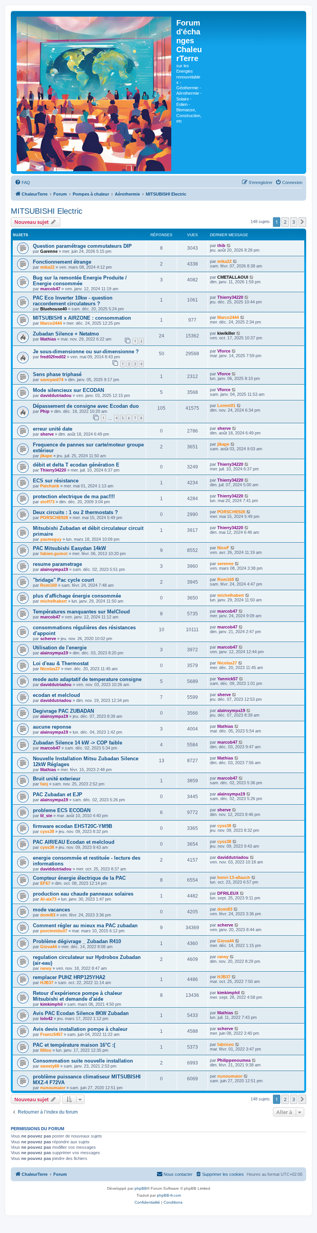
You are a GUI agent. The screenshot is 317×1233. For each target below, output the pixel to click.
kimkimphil (51, 1004)
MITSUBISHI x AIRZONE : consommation (82, 318)
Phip (44, 411)
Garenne (49, 251)
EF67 (45, 883)
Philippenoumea (234, 1060)
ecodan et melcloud (56, 695)
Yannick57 (227, 678)
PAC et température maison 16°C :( (74, 1045)
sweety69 (49, 1066)
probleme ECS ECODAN (61, 810)
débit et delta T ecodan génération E (76, 465)
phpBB (141, 1188)
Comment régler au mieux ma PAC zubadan (85, 925)
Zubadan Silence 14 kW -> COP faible (77, 743)
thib (221, 245)
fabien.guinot (54, 553)
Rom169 (48, 585)
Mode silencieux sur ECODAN (68, 390)
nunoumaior (52, 1087)
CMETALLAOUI (232, 277)
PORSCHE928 (54, 517)
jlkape (46, 455)
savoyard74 (51, 379)
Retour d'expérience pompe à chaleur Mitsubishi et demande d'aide (77, 996)
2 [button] (285, 221)
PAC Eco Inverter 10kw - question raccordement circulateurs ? (72, 301)
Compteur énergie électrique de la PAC (79, 878)
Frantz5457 (51, 1034)
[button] (302, 222)
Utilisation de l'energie (60, 648)
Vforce (223, 351)
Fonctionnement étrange (62, 262)
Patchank (49, 486)
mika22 (47, 267)
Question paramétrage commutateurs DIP (82, 246)
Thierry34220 (230, 297)
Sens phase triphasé (57, 374)
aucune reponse (52, 727)
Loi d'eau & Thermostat (61, 663)
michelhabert (53, 601)
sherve (47, 434)
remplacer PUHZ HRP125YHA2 (69, 977)
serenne (225, 563)
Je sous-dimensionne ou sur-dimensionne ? (86, 351)
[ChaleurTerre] (94, 92)
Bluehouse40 (53, 309)
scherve (48, 638)
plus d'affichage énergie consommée (77, 596)
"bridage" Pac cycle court (63, 580)
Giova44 (48, 946)
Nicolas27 (50, 668)
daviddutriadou (56, 395)
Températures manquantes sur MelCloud (81, 612)
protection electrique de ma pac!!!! (74, 496)
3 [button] (293, 221)
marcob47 (50, 288)
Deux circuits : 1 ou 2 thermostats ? (75, 512)
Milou (45, 1050)
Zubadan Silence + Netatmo (66, 334)
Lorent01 (226, 405)
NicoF (223, 547)
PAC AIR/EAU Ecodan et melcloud (73, 842)
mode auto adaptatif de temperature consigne (87, 679)
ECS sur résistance (55, 481)
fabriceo (225, 1044)
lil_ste (46, 815)
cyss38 (47, 831)
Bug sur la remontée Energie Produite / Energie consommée (80, 280)
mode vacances (51, 910)
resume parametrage (57, 564)
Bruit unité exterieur (56, 779)
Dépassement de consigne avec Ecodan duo (86, 406)
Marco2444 (51, 323)
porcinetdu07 (53, 930)
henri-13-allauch (233, 877)
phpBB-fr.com (169, 1195)
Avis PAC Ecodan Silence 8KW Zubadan (81, 1013)
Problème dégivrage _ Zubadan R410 (77, 941)
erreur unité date (52, 429)
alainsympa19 (54, 569)
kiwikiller (226, 333)
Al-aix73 (48, 899)
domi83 (47, 915)
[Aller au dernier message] (229, 245)
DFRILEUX (228, 893)
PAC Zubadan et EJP (57, 794)
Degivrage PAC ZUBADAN (63, 711)
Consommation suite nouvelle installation (83, 1061)
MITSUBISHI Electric (46, 211)
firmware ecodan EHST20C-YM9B (72, 826)
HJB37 (46, 982)
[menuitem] (22, 182)
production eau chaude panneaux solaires (83, 894)
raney (45, 968)
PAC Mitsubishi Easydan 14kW (69, 548)
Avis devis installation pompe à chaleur (80, 1029)
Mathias (48, 339)
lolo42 (46, 1018)
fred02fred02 (53, 356)
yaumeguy (50, 539)
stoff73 (47, 501)
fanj (44, 784)
